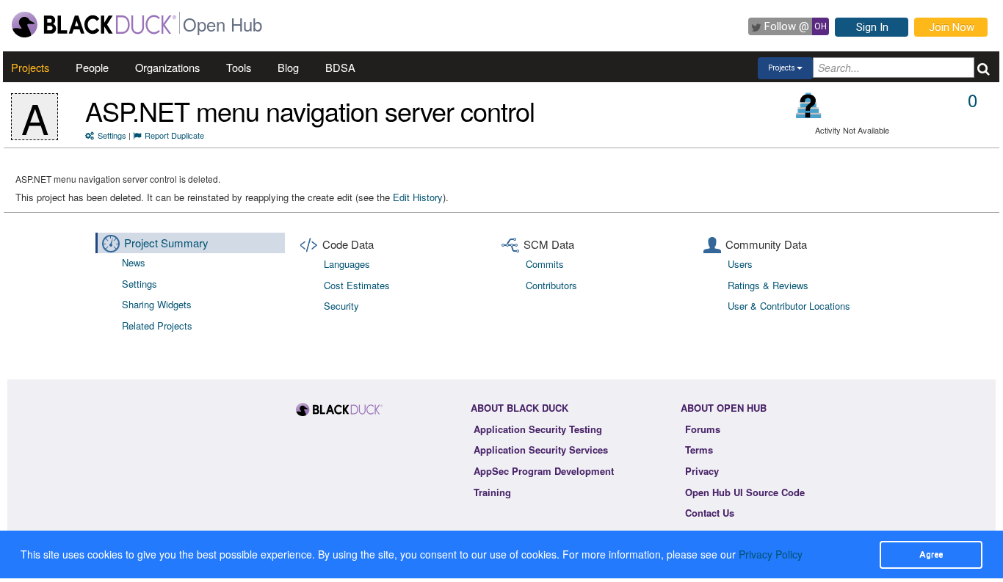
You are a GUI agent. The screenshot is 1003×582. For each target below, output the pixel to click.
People (92, 67)
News (133, 262)
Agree (931, 554)
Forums (702, 429)
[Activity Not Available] (809, 105)
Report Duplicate (174, 135)
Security (341, 306)
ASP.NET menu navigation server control (310, 110)
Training (492, 492)
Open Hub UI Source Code (745, 492)
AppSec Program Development (544, 471)
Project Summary (166, 242)
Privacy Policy (771, 554)
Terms (699, 449)
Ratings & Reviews (768, 285)
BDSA (340, 67)
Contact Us (709, 513)
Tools (238, 67)
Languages (347, 264)
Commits (545, 264)
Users (740, 264)
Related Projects (157, 325)
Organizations (167, 67)
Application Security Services (541, 449)
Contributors (551, 285)
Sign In (872, 27)
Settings (112, 135)
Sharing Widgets (157, 304)
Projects (30, 67)
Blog (288, 67)
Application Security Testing (538, 429)
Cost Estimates (357, 285)
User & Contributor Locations (789, 306)
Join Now (951, 27)
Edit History (418, 197)
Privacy (702, 471)
